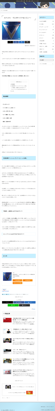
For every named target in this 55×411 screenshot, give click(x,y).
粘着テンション (26, 294)
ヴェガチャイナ (20, 294)
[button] (54, 10)
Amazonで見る (17, 280)
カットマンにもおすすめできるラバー (19, 89)
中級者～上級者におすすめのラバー (19, 87)
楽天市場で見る (27, 280)
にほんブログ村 (5, 291)
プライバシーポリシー (50, 406)
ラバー (4, 294)
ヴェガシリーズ (13, 294)
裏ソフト (8, 294)
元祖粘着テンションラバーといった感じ (19, 85)
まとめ (12, 91)
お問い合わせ (43, 406)
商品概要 (13, 84)
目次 (17, 81)
